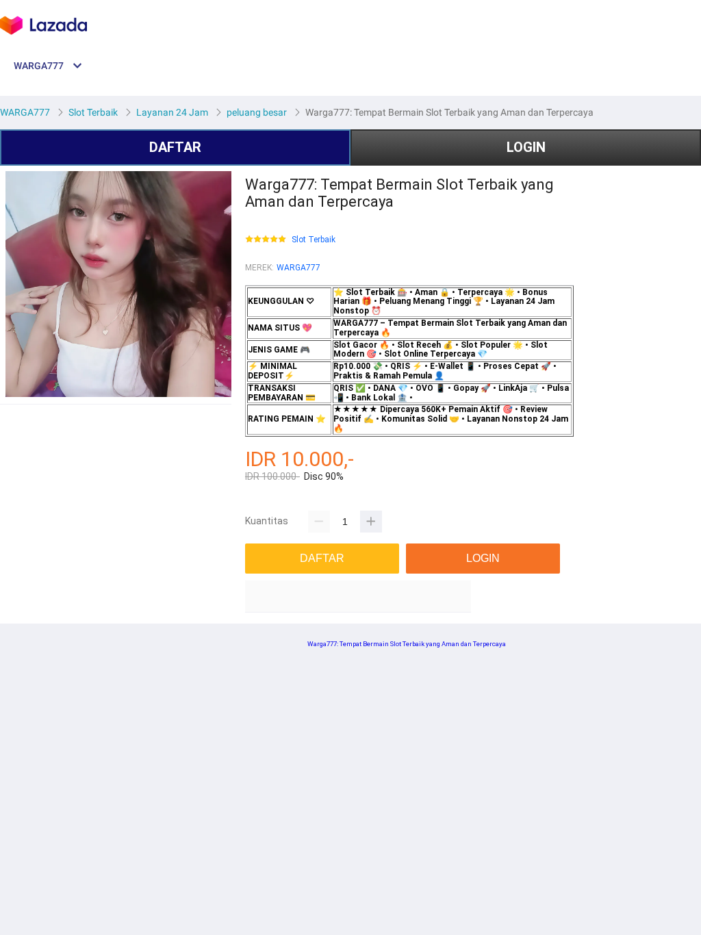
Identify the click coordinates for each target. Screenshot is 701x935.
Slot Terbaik (313, 239)
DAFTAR (175, 147)
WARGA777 (298, 267)
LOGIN (526, 147)
